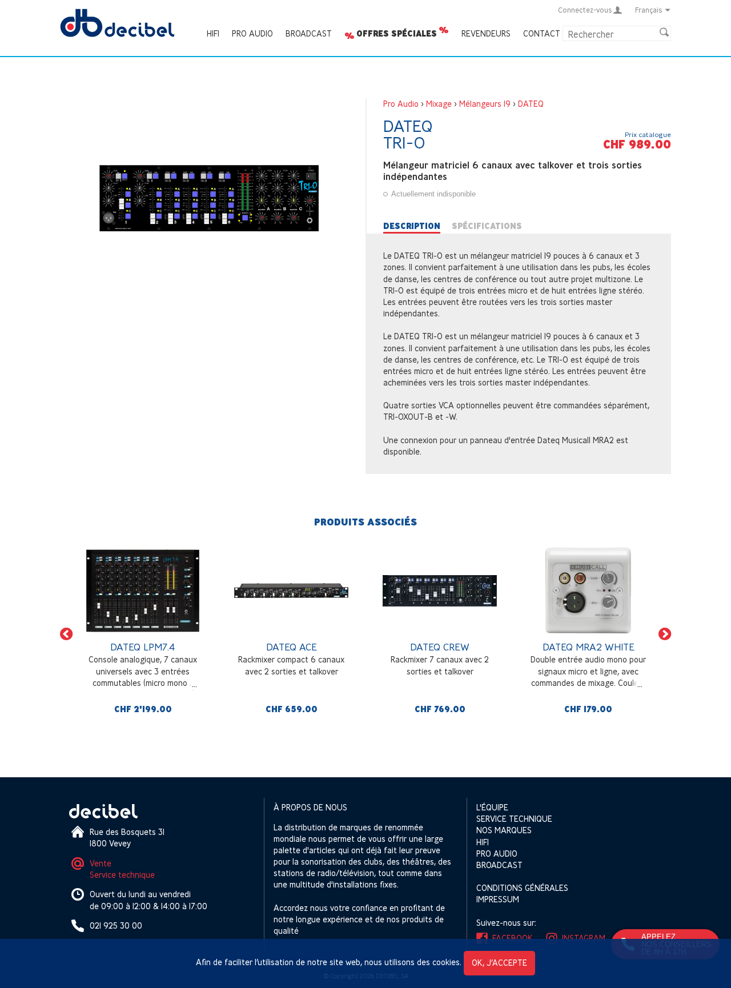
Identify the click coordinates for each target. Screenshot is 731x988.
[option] (143, 634)
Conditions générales (522, 888)
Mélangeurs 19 (485, 104)
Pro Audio (252, 33)
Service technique (122, 874)
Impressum (497, 899)
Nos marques (504, 830)
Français (648, 9)
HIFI (213, 33)
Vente (100, 863)
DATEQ (531, 104)
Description (411, 226)
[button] (66, 634)
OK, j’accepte (499, 962)
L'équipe (492, 807)
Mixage (439, 104)
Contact (541, 33)
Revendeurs (486, 33)
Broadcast (309, 33)
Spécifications (487, 226)
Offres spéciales (396, 34)
